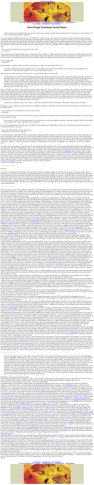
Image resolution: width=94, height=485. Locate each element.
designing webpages (27, 407)
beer (82, 332)
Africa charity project (6, 433)
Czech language (68, 427)
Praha (8, 60)
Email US (38, 22)
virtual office (4, 222)
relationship (68, 151)
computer (55, 120)
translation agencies (69, 230)
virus (88, 283)
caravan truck (50, 322)
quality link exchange (80, 398)
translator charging (12, 233)
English (17, 424)
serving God (23, 340)
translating (7, 369)
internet (55, 43)
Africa (9, 435)
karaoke (73, 412)
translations (64, 430)
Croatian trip (67, 383)
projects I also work (47, 440)
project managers (16, 222)
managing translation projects (43, 404)
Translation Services (29, 22)
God (24, 317)
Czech (77, 206)
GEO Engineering (56, 23)
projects (40, 396)
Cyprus (27, 196)
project (86, 393)
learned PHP (79, 227)
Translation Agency (59, 22)
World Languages (70, 22)
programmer (35, 220)
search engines (9, 398)
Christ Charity (37, 23)
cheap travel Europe (42, 419)
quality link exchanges (79, 399)
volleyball (85, 412)
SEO (56, 398)
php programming (15, 407)
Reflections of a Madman (47, 1)
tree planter (71, 333)
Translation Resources (47, 22)
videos (52, 407)
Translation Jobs (46, 23)
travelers (71, 420)
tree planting (54, 257)
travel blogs (69, 396)
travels (56, 420)
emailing (33, 154)
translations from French (35, 427)
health (33, 251)
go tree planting (11, 160)
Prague (47, 91)
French (62, 97)
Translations (60, 141)
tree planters (74, 332)
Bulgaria (48, 270)
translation (14, 257)
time (45, 385)
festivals (21, 443)
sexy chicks (31, 344)
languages (70, 385)
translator (15, 388)
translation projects (24, 403)
